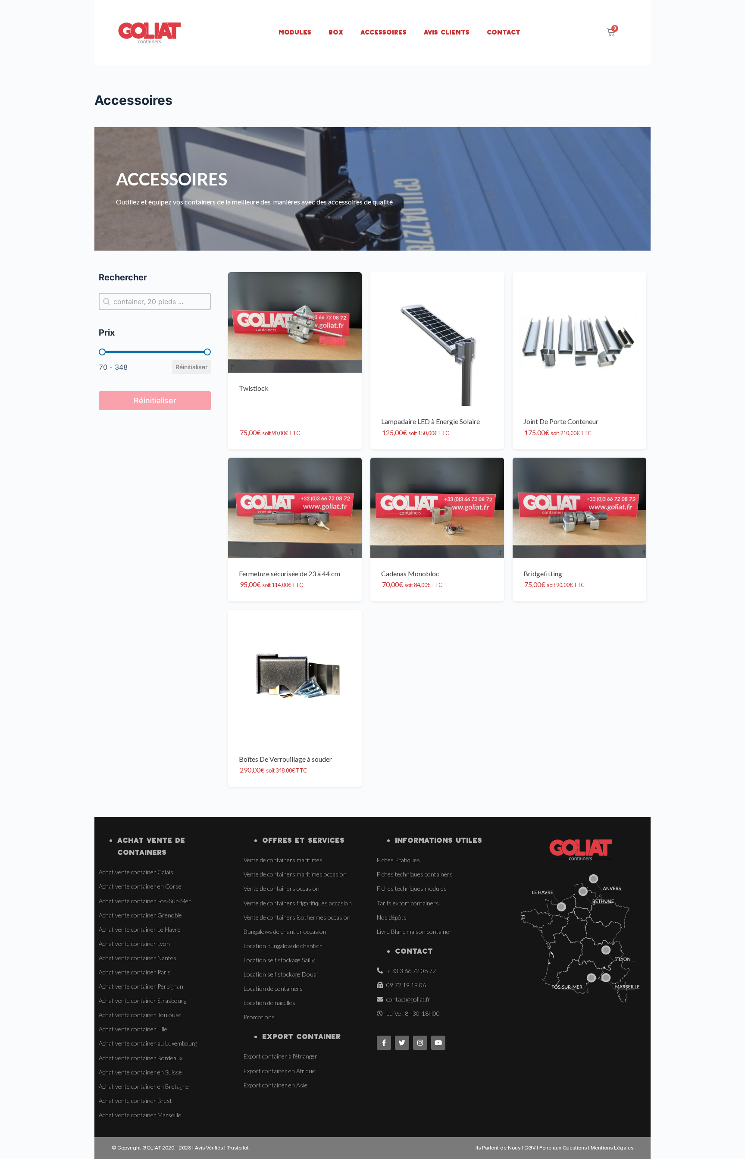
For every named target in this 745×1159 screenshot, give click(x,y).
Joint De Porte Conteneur (560, 421)
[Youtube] (438, 1043)
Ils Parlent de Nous (498, 1148)
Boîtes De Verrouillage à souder (285, 759)
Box (336, 32)
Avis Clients (447, 32)
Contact (503, 32)
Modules (295, 32)
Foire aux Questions (563, 1148)
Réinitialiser (191, 367)
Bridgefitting (542, 573)
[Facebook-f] (384, 1043)
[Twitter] (402, 1043)
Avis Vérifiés (209, 1148)
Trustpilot (238, 1148)
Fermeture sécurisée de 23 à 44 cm (289, 573)
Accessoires (383, 32)
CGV (530, 1148)
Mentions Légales (612, 1148)
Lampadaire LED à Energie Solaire (430, 421)
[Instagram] (420, 1043)
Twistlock (254, 388)
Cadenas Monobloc (410, 573)
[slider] (102, 352)
